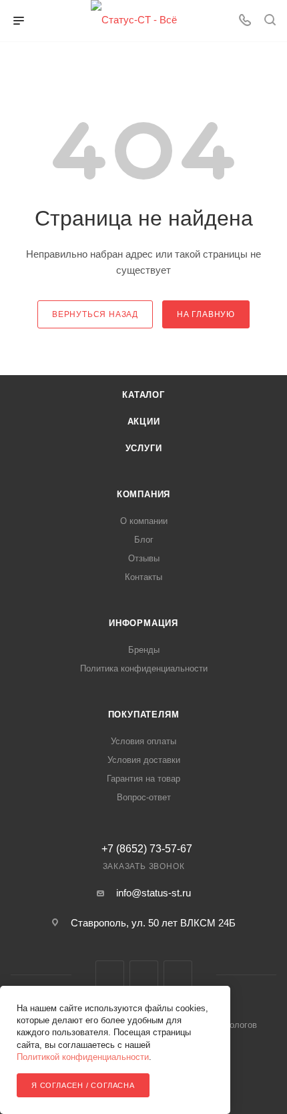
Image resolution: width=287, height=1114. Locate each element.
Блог (144, 540)
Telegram (143, 974)
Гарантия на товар (143, 779)
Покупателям (144, 715)
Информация (143, 623)
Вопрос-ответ (144, 797)
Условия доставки (143, 760)
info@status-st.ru (153, 892)
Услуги (143, 448)
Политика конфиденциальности (144, 668)
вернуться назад (95, 314)
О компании (144, 521)
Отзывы (144, 558)
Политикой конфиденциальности (83, 1057)
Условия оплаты (143, 741)
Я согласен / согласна (83, 1085)
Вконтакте (109, 974)
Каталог (143, 395)
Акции (143, 421)
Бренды (144, 650)
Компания (143, 494)
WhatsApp (178, 974)
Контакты (143, 577)
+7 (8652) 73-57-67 (146, 849)
